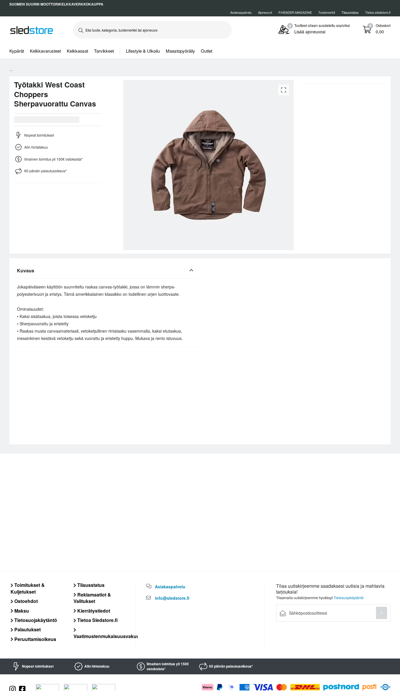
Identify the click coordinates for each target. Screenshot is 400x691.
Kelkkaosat (77, 51)
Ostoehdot (25, 601)
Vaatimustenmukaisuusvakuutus (109, 636)
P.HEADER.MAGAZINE (295, 12)
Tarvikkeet (104, 51)
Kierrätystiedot (93, 610)
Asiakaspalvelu (241, 12)
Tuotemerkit (326, 12)
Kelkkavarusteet (45, 51)
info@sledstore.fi (172, 598)
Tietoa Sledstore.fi (97, 620)
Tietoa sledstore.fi (378, 12)
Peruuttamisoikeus (34, 639)
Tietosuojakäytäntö (35, 620)
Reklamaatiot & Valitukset (92, 597)
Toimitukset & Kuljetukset (28, 588)
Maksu (21, 610)
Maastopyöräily (180, 51)
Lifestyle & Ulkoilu (143, 51)
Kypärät (16, 51)
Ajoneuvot (265, 12)
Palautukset (27, 629)
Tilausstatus (90, 585)
